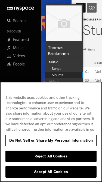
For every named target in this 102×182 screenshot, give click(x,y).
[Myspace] (20, 7)
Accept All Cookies (51, 171)
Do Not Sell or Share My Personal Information (51, 140)
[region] (51, 132)
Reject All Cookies (51, 156)
